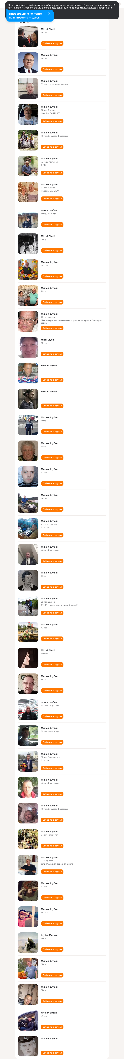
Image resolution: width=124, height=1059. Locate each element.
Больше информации (99, 7)
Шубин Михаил (49, 935)
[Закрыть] (49, 14)
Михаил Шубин (49, 55)
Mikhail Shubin (48, 29)
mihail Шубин (48, 339)
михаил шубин (49, 210)
